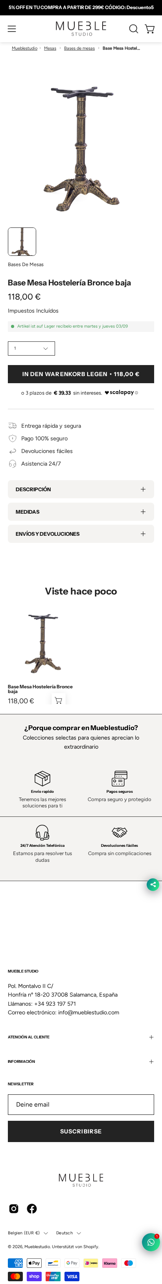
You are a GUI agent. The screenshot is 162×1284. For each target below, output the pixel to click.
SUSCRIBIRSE (81, 1131)
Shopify (90, 1246)
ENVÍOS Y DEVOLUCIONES (47, 534)
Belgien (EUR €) (24, 1233)
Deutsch (64, 1233)
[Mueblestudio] (81, 29)
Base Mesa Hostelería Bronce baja (40, 689)
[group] (81, 7)
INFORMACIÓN (21, 1061)
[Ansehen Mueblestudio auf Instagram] (14, 1209)
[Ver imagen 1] (22, 241)
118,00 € (21, 700)
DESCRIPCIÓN (33, 489)
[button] (132, 28)
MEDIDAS (27, 512)
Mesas (50, 48)
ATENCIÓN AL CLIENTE (29, 1037)
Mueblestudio (24, 48)
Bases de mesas (79, 48)
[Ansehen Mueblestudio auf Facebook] (32, 1209)
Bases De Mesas (26, 264)
